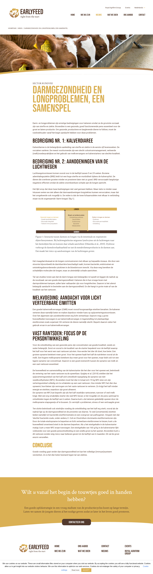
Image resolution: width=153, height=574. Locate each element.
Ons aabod (83, 546)
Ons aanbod (128, 14)
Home (73, 14)
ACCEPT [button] (86, 570)
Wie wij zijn (85, 14)
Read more (75, 570)
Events (127, 8)
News (20, 28)
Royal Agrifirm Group (113, 8)
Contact (142, 14)
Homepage (12, 28)
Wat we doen (112, 14)
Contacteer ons (76, 522)
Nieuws (99, 14)
